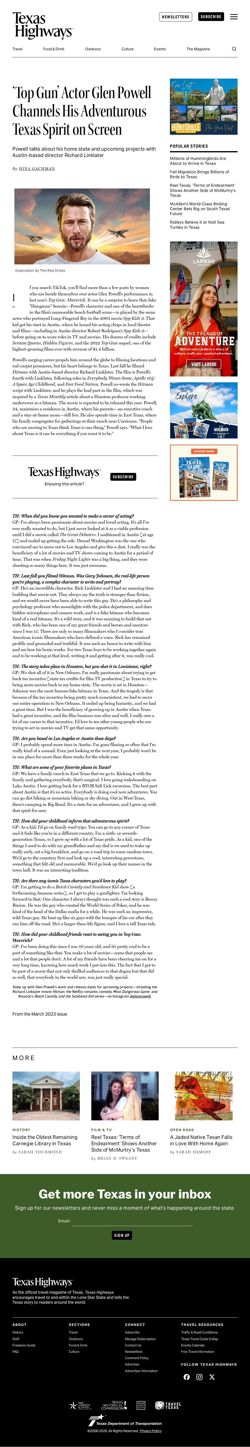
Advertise (132, 1364)
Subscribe (211, 16)
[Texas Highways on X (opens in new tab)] (212, 1377)
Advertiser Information (141, 1371)
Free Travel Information (197, 1352)
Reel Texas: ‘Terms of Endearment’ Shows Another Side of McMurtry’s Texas (203, 190)
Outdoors (93, 49)
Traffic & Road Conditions (199, 1332)
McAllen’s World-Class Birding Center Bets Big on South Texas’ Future (200, 208)
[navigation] (234, 16)
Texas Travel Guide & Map (199, 1339)
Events (160, 49)
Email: (64, 1221)
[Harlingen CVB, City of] (203, 437)
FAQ (15, 1352)
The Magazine (198, 49)
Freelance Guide (23, 1345)
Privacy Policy (150, 1431)
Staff (15, 1339)
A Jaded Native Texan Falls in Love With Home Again (201, 1140)
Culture (128, 49)
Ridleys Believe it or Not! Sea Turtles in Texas (197, 225)
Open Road (182, 1130)
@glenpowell (140, 996)
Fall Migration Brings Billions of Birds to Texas (199, 174)
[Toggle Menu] (234, 16)
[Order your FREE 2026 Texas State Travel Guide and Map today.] (203, 499)
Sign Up (121, 1235)
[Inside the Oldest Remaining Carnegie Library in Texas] (46, 1119)
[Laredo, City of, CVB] (203, 375)
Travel (17, 49)
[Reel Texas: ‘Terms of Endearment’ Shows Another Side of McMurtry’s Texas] (125, 1119)
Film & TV (101, 1130)
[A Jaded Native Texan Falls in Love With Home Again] (204, 1119)
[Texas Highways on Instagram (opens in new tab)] (199, 1377)
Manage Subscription (140, 1339)
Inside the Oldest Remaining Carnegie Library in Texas (44, 1140)
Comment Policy (137, 1358)
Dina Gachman (37, 169)
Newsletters (175, 17)
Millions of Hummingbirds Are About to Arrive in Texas (198, 161)
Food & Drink (53, 49)
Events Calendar (193, 1345)
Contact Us (133, 1345)
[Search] (234, 48)
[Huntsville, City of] (203, 133)
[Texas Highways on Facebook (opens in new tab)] (186, 1377)
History (21, 1130)
